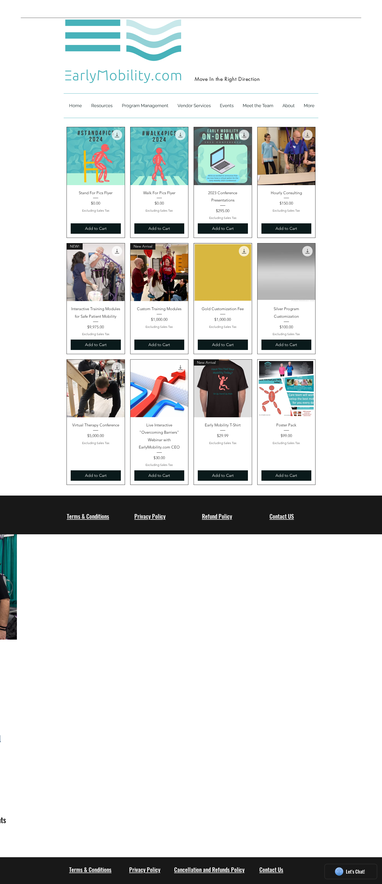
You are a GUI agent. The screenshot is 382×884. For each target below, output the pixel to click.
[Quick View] (96, 156)
